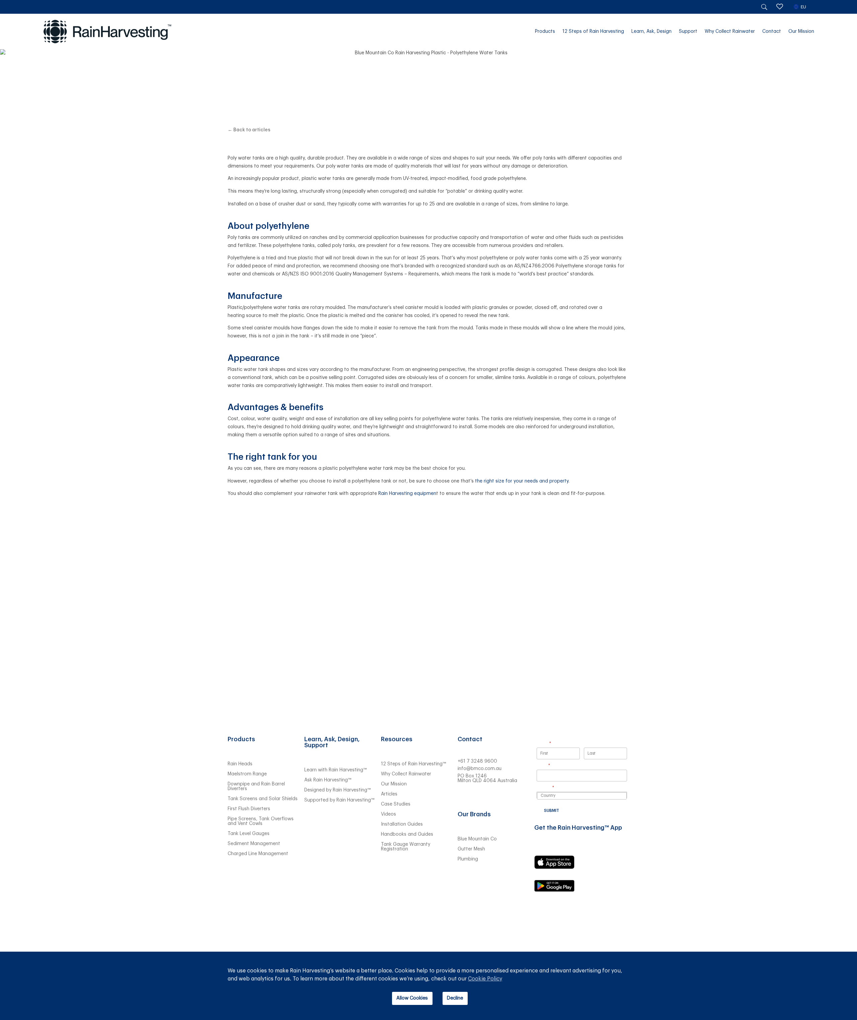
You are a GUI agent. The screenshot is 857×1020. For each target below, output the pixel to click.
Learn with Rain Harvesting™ (335, 770)
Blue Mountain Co (477, 839)
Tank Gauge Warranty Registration (405, 846)
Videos (388, 814)
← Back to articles (249, 130)
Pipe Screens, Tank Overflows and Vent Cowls (261, 821)
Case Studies (395, 804)
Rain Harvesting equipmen (407, 493)
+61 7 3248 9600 (477, 761)
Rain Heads (240, 764)
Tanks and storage (429, 64)
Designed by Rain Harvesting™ (337, 790)
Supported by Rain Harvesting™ (339, 800)
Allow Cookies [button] (412, 998)
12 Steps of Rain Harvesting (593, 31)
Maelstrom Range (247, 774)
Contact (771, 31)
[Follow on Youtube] (476, 797)
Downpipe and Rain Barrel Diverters (256, 786)
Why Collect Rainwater (730, 31)
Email (552, 766)
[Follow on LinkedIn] (463, 797)
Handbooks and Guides (407, 834)
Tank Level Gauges (248, 833)
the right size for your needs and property (521, 481)
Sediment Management (254, 843)
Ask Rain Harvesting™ (327, 780)
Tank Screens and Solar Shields (263, 798)
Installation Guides (402, 824)
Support (688, 31)
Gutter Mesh (471, 849)
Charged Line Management (258, 853)
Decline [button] (455, 998)
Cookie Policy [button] (485, 978)
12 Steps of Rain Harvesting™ (413, 764)
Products (545, 31)
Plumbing (468, 859)
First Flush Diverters (249, 809)
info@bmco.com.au (479, 768)
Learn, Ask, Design (651, 31)
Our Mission (801, 31)
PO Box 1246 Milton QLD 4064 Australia (487, 778)
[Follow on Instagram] (489, 797)
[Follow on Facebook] (503, 797)
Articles (389, 794)
